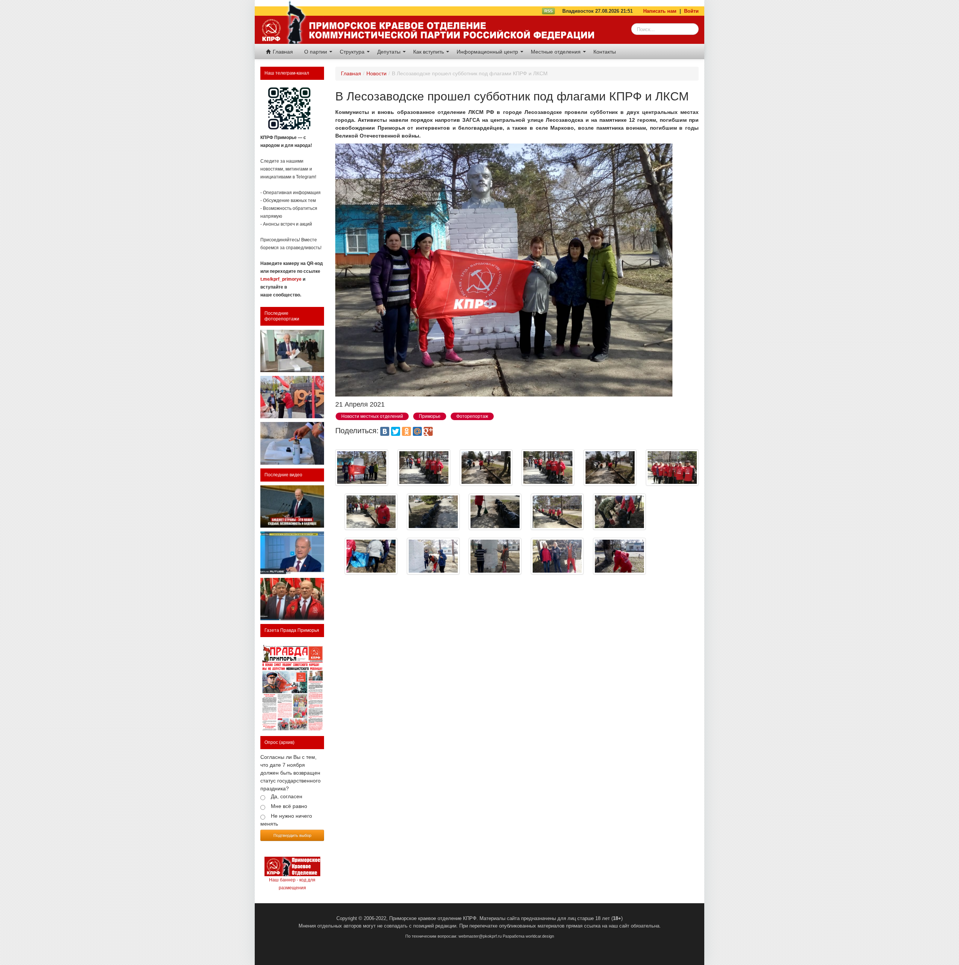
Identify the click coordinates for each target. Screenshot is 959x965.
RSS (548, 11)
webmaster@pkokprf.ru (480, 936)
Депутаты (389, 52)
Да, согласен (286, 796)
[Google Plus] (428, 431)
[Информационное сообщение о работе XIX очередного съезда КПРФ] (292, 351)
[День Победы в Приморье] (292, 397)
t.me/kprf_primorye (281, 279)
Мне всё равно (289, 806)
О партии (316, 52)
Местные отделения (556, 52)
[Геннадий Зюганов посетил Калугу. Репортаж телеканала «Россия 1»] (292, 599)
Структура (353, 52)
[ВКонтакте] (384, 431)
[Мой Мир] (417, 431)
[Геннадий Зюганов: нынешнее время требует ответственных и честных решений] (292, 552)
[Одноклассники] (406, 431)
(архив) (286, 742)
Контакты (604, 52)
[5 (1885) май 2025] (292, 687)
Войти (691, 11)
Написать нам (660, 11)
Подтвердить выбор (292, 835)
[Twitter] (395, 431)
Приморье (430, 416)
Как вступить (429, 52)
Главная (282, 52)
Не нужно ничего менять (286, 820)
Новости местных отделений (372, 416)
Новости (376, 73)
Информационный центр (488, 52)
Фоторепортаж (472, 416)
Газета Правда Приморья (291, 630)
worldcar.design (540, 936)
